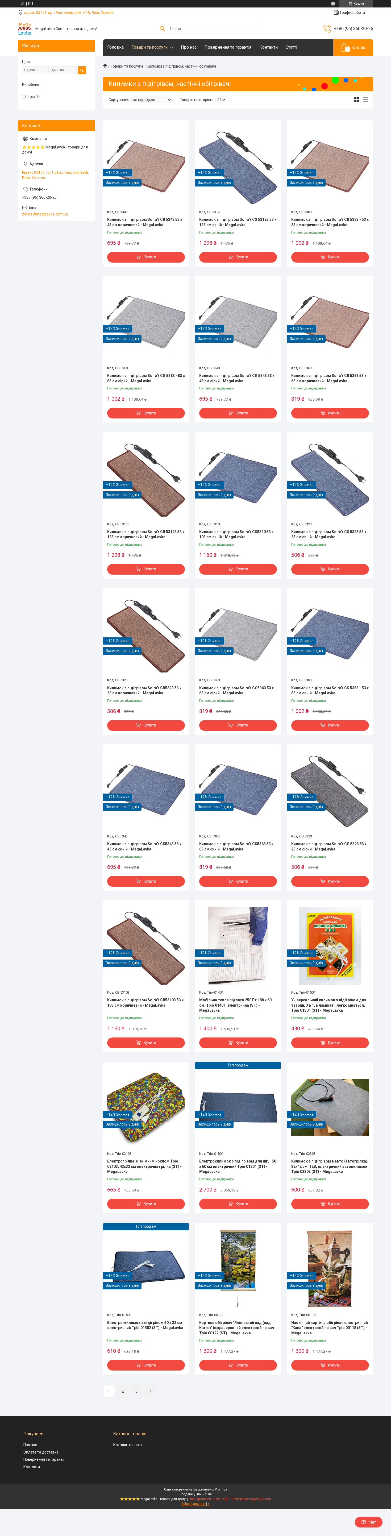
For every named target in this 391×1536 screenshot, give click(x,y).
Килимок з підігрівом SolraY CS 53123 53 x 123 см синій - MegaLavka (237, 222)
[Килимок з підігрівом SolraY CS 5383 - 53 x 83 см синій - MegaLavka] (330, 633)
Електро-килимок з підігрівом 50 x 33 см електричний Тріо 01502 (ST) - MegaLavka (145, 1325)
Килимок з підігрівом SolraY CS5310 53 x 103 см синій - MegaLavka (236, 534)
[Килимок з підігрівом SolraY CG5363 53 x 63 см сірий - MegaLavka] (238, 633)
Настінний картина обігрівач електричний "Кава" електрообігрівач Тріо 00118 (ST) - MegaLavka (329, 1328)
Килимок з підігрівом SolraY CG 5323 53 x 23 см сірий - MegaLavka (329, 846)
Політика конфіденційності (250, 1499)
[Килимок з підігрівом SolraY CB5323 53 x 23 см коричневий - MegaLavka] (146, 633)
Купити (150, 257)
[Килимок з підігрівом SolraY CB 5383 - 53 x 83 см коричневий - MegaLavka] (330, 165)
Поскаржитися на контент (208, 1499)
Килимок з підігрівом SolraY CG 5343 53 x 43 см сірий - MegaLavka (236, 378)
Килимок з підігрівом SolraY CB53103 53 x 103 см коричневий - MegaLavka (145, 1002)
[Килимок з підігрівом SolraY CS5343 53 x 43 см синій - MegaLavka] (146, 790)
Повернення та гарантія (228, 47)
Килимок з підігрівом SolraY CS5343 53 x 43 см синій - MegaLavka (144, 846)
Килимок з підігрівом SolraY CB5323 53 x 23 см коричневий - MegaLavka (144, 690)
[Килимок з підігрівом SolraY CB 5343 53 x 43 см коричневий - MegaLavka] (146, 165)
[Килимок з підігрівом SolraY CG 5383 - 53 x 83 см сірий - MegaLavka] (146, 321)
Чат (372, 1522)
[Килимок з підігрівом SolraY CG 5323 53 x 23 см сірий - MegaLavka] (330, 790)
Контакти (268, 47)
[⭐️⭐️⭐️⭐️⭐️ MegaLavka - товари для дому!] (24, 28)
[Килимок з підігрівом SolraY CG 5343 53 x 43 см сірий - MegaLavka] (238, 321)
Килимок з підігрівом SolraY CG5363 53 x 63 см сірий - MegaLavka (236, 690)
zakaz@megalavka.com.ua (45, 214)
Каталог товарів (127, 1445)
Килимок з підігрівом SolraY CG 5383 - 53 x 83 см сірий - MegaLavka (146, 378)
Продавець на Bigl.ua (196, 1494)
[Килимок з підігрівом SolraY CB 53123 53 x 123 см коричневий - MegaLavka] (146, 477)
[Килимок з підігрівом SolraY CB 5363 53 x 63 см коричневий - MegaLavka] (330, 321)
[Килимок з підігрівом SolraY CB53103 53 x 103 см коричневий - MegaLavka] (146, 946)
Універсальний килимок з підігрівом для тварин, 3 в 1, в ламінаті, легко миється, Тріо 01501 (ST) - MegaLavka (328, 1005)
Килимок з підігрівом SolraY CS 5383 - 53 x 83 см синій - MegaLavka (330, 690)
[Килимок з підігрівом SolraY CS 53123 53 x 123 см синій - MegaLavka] (238, 165)
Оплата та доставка (41, 1452)
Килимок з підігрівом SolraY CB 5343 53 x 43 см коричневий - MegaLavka (144, 222)
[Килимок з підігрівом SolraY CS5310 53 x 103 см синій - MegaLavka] (238, 477)
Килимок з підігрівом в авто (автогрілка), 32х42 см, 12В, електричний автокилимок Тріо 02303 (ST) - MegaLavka (329, 1166)
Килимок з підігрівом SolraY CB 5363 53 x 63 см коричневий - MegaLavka (328, 378)
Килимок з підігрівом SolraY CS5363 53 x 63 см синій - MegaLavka (236, 846)
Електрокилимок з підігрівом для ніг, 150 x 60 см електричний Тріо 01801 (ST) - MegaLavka (237, 1166)
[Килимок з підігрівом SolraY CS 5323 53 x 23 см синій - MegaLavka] (330, 477)
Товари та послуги (150, 47)
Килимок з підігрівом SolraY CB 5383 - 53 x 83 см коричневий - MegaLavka (330, 222)
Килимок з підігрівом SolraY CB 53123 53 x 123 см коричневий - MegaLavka (145, 534)
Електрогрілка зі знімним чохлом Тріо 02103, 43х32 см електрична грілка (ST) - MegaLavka (144, 1166)
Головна (115, 47)
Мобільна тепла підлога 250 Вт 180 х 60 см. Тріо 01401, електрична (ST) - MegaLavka (235, 1005)
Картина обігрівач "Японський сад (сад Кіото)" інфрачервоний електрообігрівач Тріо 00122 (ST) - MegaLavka (236, 1328)
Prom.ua (221, 1489)
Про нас (189, 47)
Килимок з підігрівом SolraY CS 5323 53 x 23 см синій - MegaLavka (328, 534)
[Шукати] (162, 29)
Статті (291, 47)
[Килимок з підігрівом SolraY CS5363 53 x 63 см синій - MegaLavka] (238, 790)
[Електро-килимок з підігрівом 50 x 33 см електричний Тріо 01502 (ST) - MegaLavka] (146, 1268)
